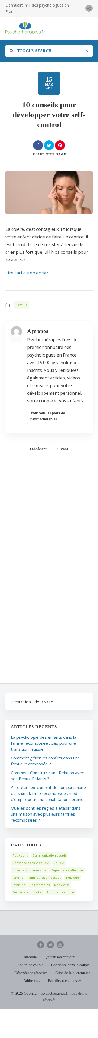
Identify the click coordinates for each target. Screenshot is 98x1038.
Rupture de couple (60, 892)
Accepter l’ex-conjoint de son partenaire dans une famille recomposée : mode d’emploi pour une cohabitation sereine (48, 793)
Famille (21, 305)
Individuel (72, 877)
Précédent (38, 449)
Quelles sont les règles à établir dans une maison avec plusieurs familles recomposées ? (46, 814)
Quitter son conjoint (27, 892)
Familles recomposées (44, 877)
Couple (59, 863)
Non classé (62, 885)
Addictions (20, 855)
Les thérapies (40, 885)
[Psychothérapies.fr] (25, 28)
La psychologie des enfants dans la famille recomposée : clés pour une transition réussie (43, 743)
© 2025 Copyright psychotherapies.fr (40, 993)
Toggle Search (33, 51)
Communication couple (49, 855)
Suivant (61, 449)
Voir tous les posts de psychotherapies (47, 416)
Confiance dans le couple (31, 863)
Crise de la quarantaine (29, 870)
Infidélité (19, 885)
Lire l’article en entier (26, 273)
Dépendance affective (67, 870)
